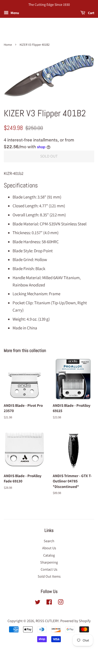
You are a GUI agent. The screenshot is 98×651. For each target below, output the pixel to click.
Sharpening (49, 562)
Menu (14, 13)
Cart (90, 13)
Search (49, 540)
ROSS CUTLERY (47, 620)
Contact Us (49, 569)
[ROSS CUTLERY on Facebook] (49, 602)
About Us (49, 547)
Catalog (49, 555)
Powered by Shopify (75, 620)
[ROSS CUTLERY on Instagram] (60, 602)
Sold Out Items (49, 576)
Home (8, 44)
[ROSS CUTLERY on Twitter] (37, 602)
